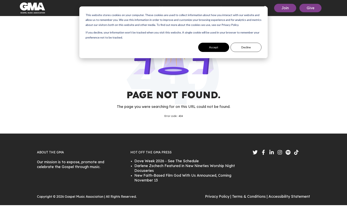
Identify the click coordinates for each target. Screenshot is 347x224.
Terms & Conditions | (250, 196)
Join (285, 8)
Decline (246, 47)
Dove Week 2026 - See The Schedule (166, 161)
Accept (213, 47)
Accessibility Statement (289, 196)
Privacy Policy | (218, 196)
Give (310, 8)
